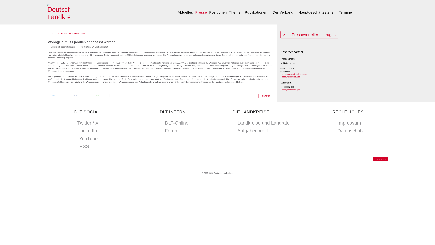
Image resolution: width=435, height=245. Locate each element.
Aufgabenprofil (252, 130)
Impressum (349, 123)
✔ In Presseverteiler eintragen (309, 35)
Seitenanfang (381, 159)
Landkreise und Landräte (264, 123)
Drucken (266, 96)
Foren (171, 130)
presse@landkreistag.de (290, 77)
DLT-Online (176, 123)
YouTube (88, 138)
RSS (84, 146)
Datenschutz (350, 130)
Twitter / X (88, 123)
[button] (57, 96)
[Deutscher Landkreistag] (58, 11)
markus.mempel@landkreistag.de (293, 74)
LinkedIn (88, 130)
